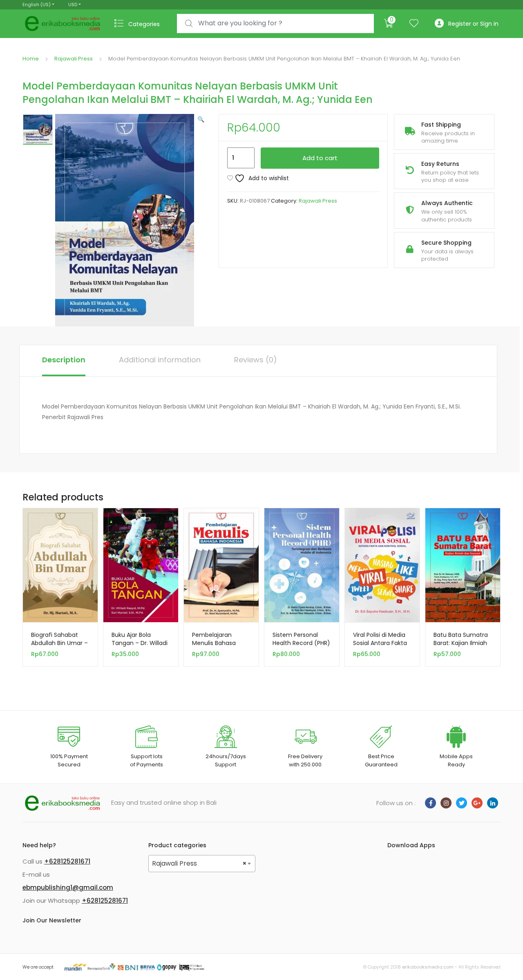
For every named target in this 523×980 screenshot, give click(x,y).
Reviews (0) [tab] (255, 360)
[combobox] (275, 23)
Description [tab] (63, 360)
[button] (200, 119)
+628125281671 (67, 861)
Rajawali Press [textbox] (199, 863)
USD (72, 4)
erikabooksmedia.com (428, 967)
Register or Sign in (473, 24)
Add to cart (319, 158)
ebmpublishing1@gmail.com (67, 887)
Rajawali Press (73, 59)
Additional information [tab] (160, 360)
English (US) (36, 4)
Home (30, 59)
